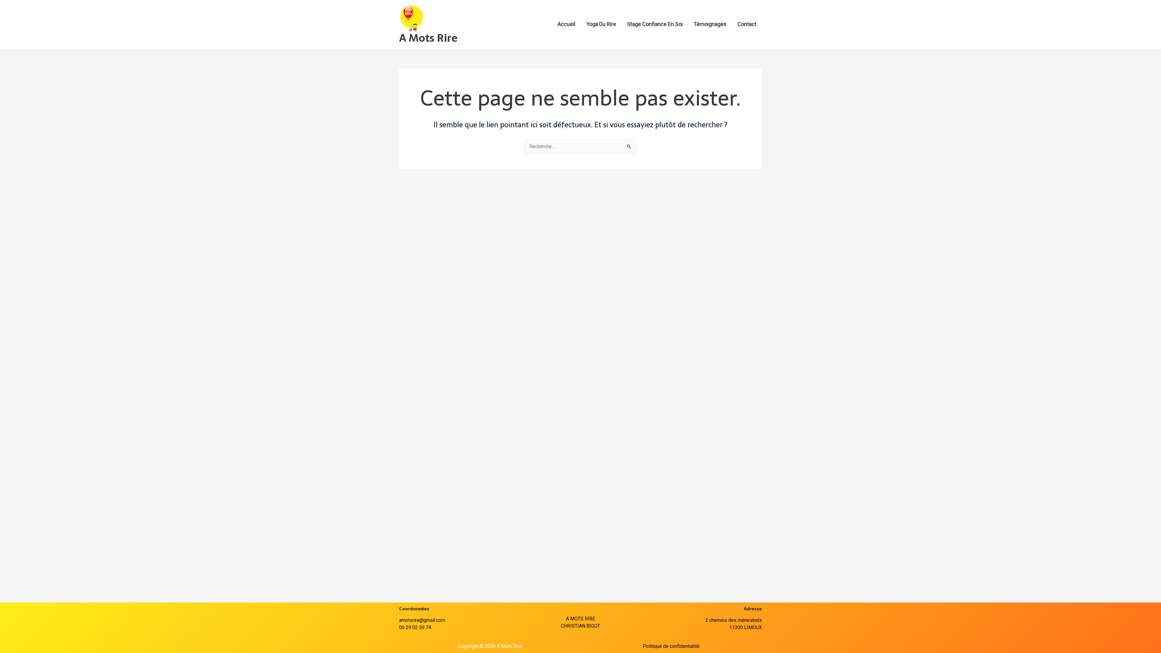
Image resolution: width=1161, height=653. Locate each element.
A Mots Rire (428, 38)
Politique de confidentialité (671, 646)
